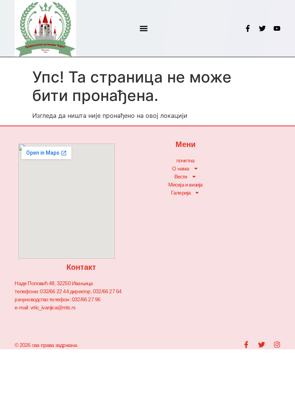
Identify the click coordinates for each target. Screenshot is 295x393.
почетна (185, 160)
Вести (180, 176)
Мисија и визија (185, 185)
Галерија (181, 193)
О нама (180, 168)
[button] (144, 28)
